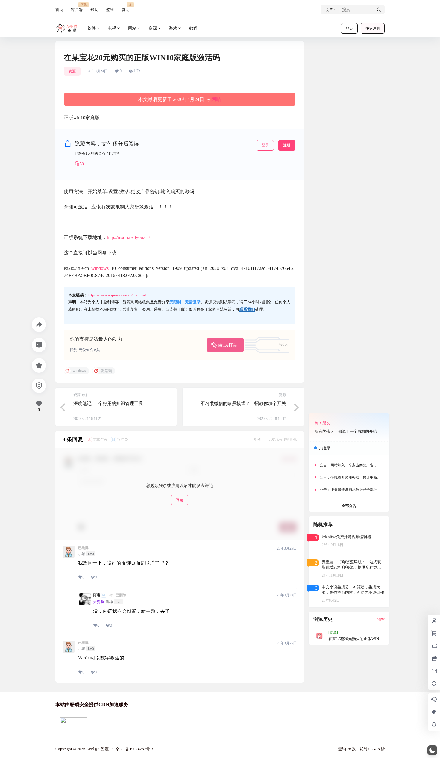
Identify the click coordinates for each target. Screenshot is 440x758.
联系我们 (247, 309)
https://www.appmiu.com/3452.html (117, 295)
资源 (152, 28)
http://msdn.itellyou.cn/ (128, 237)
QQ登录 (324, 448)
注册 (286, 145)
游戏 (173, 28)
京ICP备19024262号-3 (134, 749)
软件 (91, 28)
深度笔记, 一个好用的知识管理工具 (108, 403)
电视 (112, 28)
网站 (132, 28)
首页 (59, 9)
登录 (349, 28)
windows (100, 268)
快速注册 (372, 28)
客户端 (77, 7)
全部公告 (349, 506)
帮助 (94, 9)
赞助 (125, 7)
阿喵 (216, 99)
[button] (432, 750)
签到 (110, 9)
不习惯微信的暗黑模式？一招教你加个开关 (243, 403)
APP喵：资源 (97, 749)
